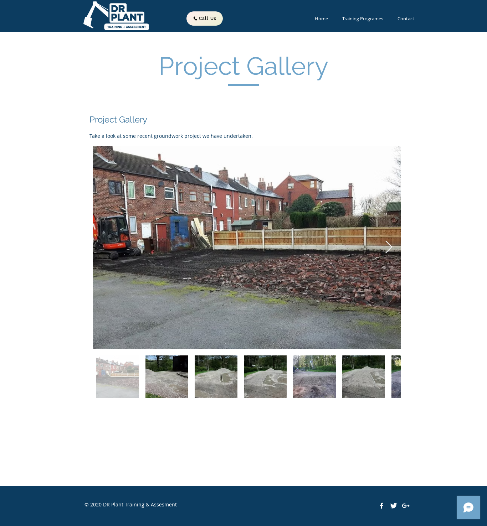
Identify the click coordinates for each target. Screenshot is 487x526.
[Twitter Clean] (394, 506)
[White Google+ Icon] (406, 506)
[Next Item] (389, 247)
